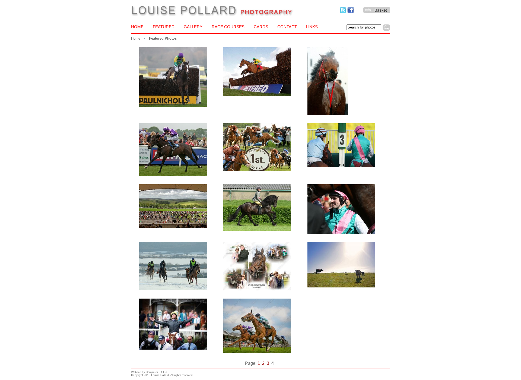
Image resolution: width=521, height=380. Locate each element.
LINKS (312, 26)
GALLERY (193, 26)
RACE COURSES (228, 26)
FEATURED (163, 26)
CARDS (261, 26)
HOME (137, 26)
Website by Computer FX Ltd (149, 371)
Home (135, 38)
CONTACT (287, 26)
